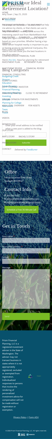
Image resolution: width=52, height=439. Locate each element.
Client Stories (9, 80)
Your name (17, 236)
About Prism (9, 18)
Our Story (7, 130)
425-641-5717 (13, 195)
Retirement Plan (33, 62)
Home (5, 12)
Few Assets (34, 105)
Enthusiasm (40, 37)
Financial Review (35, 68)
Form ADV (34, 417)
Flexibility (24, 37)
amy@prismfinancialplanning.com (23, 199)
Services (6, 43)
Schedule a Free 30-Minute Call (21, 209)
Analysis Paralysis (12, 93)
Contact (6, 148)
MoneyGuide (9, 124)
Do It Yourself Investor (15, 86)
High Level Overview (13, 105)
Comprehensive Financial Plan (18, 55)
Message (16, 267)
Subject (16, 257)
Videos (5, 117)
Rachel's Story (27, 136)
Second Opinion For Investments (20, 99)
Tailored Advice (10, 31)
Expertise (28, 31)
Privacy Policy (19, 417)
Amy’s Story (8, 136)
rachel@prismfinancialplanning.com (24, 202)
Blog (5, 111)
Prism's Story (9, 142)
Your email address (21, 246)
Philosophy (8, 37)
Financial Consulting (14, 74)
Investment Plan (11, 62)
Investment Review (12, 68)
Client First (34, 24)
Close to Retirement (37, 93)
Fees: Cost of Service (13, 24)
